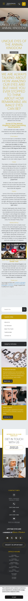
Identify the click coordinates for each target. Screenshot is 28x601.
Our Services (8, 325)
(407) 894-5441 (14, 507)
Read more (7, 381)
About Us (7, 322)
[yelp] (20, 538)
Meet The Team (8, 329)
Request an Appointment (14, 447)
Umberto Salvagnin (20, 282)
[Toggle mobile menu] (3, 3)
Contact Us (7, 335)
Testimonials (8, 332)
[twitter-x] (11, 538)
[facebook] (7, 538)
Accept (14, 597)
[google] (16, 538)
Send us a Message (14, 522)
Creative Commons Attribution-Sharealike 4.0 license (13, 284)
